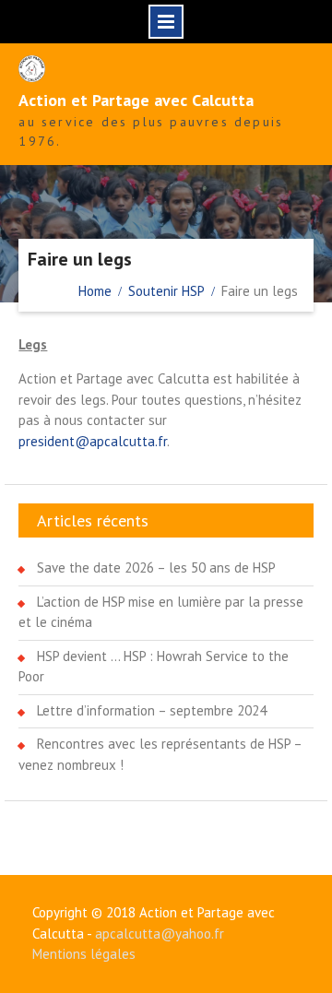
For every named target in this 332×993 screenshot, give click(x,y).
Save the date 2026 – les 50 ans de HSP (156, 567)
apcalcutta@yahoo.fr (159, 933)
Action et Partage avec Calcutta (136, 100)
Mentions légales (84, 954)
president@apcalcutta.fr (92, 441)
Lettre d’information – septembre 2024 (152, 710)
